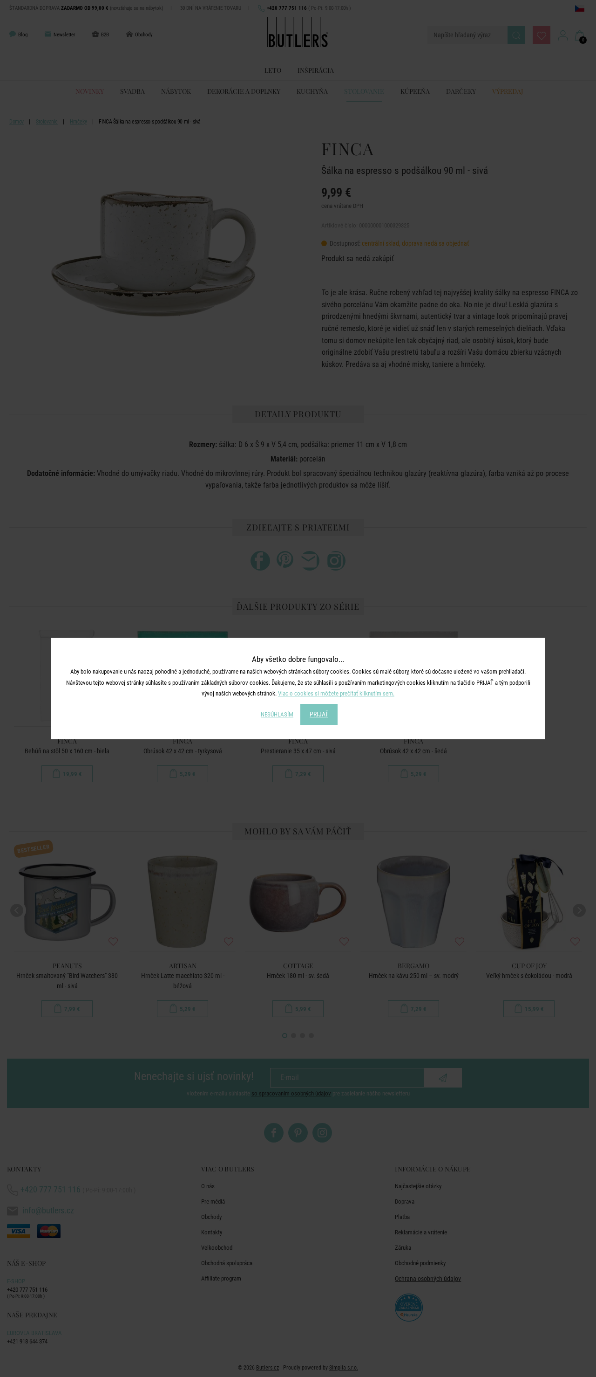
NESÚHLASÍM (277, 714)
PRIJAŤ (319, 714)
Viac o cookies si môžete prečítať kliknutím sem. (336, 693)
